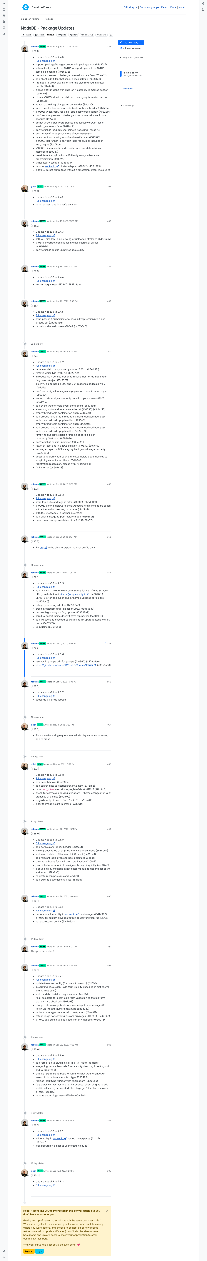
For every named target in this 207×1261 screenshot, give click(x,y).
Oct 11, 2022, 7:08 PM (66, 572)
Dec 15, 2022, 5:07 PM (66, 946)
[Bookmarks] (4, 27)
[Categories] (4, 3)
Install (182, 7)
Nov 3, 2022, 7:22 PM (63, 725)
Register (29, 1251)
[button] (4, 1251)
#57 (109, 725)
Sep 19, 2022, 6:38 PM (66, 484)
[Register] (203, 9)
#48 (109, 221)
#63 (109, 1045)
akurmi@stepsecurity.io (73, 594)
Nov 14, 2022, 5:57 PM (64, 764)
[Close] (107, 1210)
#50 (109, 301)
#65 (109, 1171)
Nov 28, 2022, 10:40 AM (67, 896)
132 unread (128, 88)
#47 (109, 186)
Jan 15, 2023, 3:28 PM (63, 1171)
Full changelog (44, 60)
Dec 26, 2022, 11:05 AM (67, 1045)
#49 (109, 266)
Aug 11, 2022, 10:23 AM (67, 46)
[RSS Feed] (111, 35)
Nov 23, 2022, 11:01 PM (66, 829)
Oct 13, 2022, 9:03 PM (66, 643)
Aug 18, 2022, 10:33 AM (67, 221)
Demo (164, 7)
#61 (109, 946)
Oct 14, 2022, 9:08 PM (66, 682)
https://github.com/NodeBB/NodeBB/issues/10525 (64, 665)
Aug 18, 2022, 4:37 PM (66, 266)
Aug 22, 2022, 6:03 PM (67, 301)
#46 (109, 46)
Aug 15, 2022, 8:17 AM (63, 186)
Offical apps (130, 7)
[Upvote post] (103, 177)
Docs (173, 7)
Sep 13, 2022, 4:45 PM (66, 351)
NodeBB (50, 35)
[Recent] (4, 9)
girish (33, 186)
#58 (109, 764)
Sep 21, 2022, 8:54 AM (66, 537)
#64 (109, 1120)
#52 (109, 484)
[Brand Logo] (25, 7)
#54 (109, 572)
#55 (109, 643)
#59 (109, 829)
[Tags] (4, 15)
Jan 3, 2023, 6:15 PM (65, 1120)
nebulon (35, 46)
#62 (109, 965)
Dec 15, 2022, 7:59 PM (66, 965)
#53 (109, 537)
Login (39, 1251)
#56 (109, 682)
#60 (109, 896)
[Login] (203, 3)
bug (42, 547)
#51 (109, 351)
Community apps (149, 7)
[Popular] (4, 21)
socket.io (50, 166)
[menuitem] (203, 3)
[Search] (4, 34)
